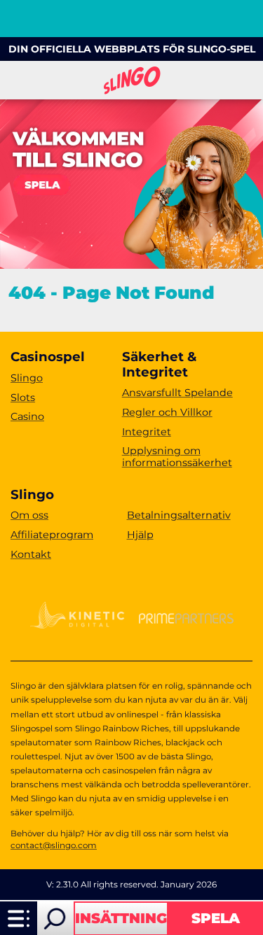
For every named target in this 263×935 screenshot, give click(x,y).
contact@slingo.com (54, 845)
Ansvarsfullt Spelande (177, 392)
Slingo (27, 378)
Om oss (29, 515)
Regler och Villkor (167, 412)
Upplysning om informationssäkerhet (177, 456)
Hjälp (140, 534)
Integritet (146, 432)
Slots (23, 397)
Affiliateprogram (52, 534)
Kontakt (31, 554)
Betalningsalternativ (179, 515)
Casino (27, 416)
